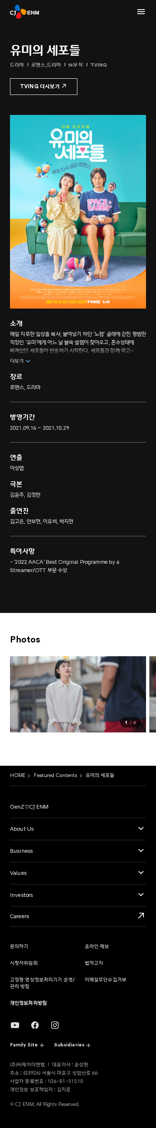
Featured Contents (55, 775)
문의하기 (19, 947)
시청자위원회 (24, 963)
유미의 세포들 (100, 775)
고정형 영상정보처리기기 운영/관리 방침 (42, 983)
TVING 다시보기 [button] (40, 86)
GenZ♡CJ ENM (29, 807)
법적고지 (94, 963)
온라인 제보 (97, 947)
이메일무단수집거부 (105, 980)
